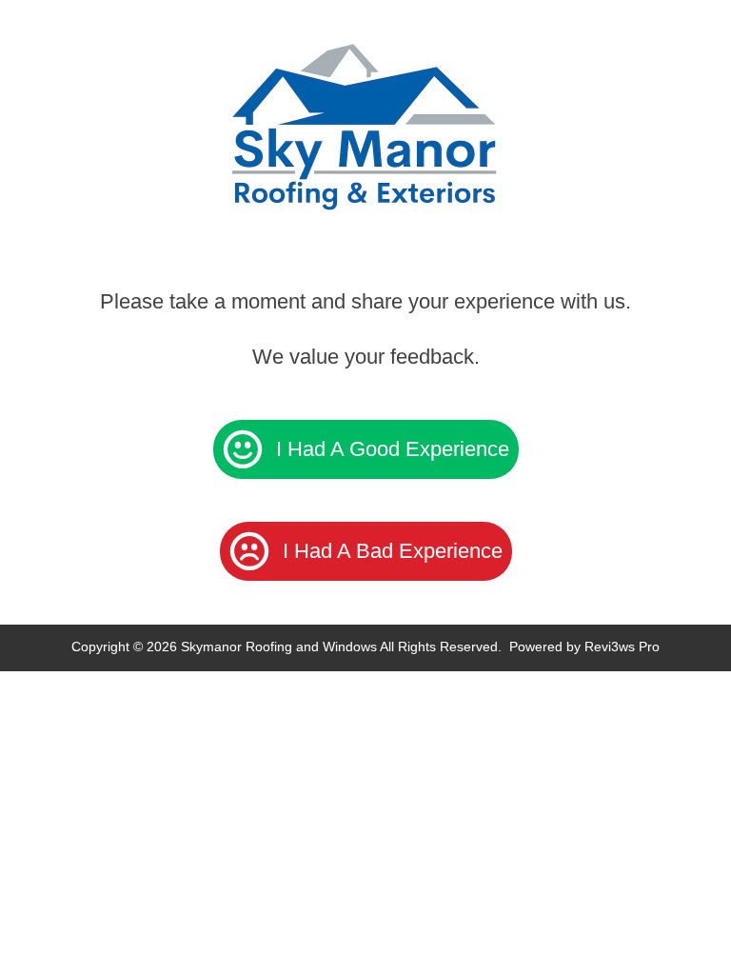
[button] (366, 449)
